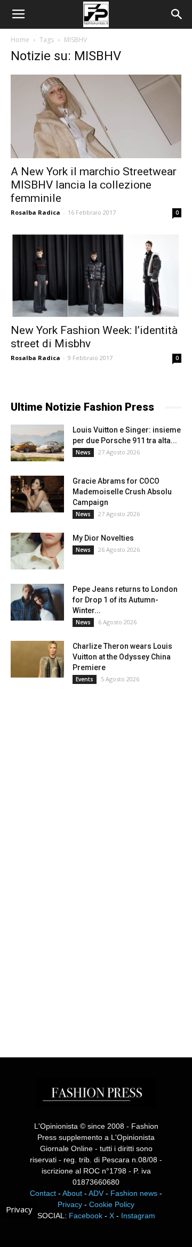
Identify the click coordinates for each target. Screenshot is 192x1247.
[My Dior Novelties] (37, 551)
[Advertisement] (91, 861)
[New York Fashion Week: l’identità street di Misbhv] (96, 275)
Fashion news (133, 1193)
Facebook (85, 1215)
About (72, 1193)
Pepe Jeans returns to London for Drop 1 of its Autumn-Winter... (125, 600)
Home (20, 39)
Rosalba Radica (35, 212)
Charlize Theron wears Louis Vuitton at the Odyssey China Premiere (122, 657)
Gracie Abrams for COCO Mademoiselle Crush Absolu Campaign (122, 492)
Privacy (70, 1204)
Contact (43, 1193)
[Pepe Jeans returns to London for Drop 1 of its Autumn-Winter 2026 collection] (37, 602)
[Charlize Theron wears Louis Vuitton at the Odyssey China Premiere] (37, 659)
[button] (177, 14)
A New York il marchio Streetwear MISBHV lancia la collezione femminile (94, 185)
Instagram (138, 1215)
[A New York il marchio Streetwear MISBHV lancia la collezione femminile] (96, 116)
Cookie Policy (111, 1204)
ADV (96, 1193)
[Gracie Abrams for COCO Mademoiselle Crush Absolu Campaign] (37, 494)
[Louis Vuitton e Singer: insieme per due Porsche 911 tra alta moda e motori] (37, 443)
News (83, 452)
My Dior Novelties (103, 538)
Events (84, 679)
